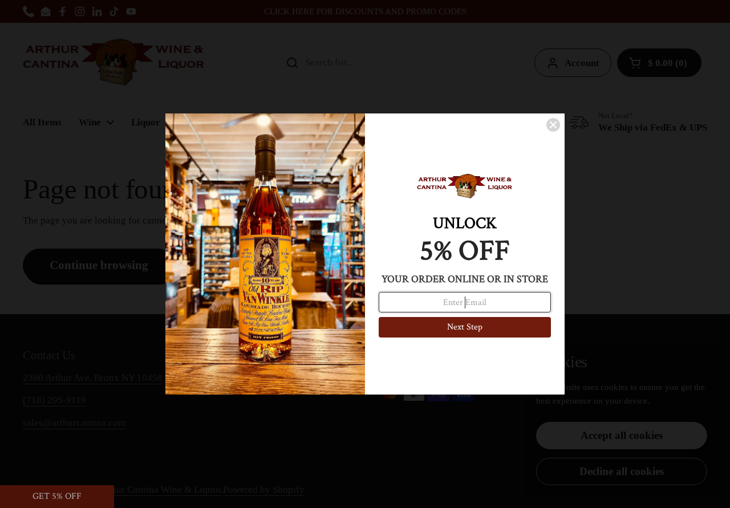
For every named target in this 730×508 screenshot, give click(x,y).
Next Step (464, 327)
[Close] (553, 125)
